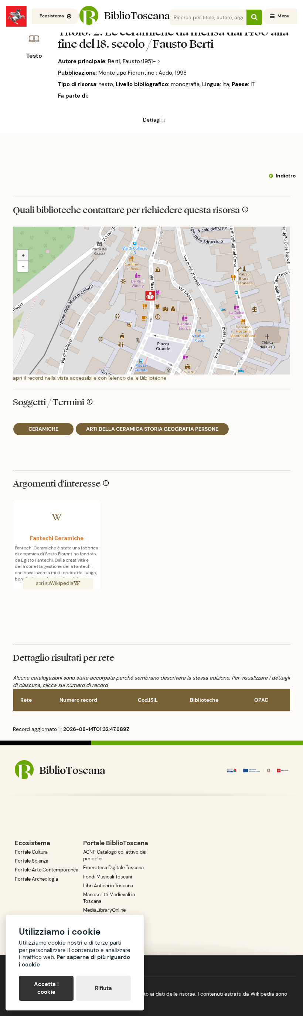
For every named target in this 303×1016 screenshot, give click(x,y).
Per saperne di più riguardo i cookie (74, 961)
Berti (95, 95)
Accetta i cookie (46, 988)
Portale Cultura (31, 852)
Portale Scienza (31, 861)
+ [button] (23, 255)
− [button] (23, 266)
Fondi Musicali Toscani (107, 877)
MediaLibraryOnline (104, 910)
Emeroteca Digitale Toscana (113, 867)
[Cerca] (254, 17)
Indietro (286, 175)
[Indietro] (272, 176)
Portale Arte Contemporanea (46, 870)
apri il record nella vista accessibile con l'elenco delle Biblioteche (89, 378)
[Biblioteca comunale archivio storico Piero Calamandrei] (150, 295)
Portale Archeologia (36, 879)
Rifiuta (103, 988)
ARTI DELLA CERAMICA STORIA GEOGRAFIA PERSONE (152, 429)
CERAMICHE (43, 429)
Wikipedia (62, 583)
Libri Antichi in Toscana (108, 886)
